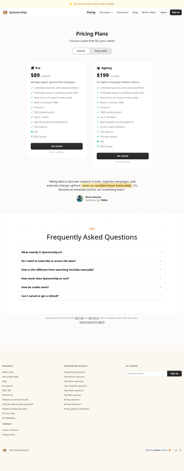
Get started (56, 146)
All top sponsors (71, 399)
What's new (7, 372)
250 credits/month (44, 112)
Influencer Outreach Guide (15, 399)
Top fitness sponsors (74, 381)
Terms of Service (10, 430)
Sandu (157, 450)
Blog (4, 381)
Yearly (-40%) (101, 51)
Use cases (107, 13)
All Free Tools (8, 413)
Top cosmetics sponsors (75, 385)
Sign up (176, 12)
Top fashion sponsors (74, 376)
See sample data (10, 376)
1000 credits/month (111, 112)
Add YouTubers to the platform (51, 122)
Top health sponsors (74, 390)
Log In (163, 12)
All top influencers (73, 404)
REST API (79, 318)
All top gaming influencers (77, 408)
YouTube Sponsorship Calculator (17, 404)
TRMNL (104, 200)
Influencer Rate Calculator (14, 408)
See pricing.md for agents (92, 322)
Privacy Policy (8, 434)
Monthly (81, 51)
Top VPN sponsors (72, 395)
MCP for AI (93, 318)
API (36, 131)
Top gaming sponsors (74, 372)
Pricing (91, 12)
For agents (7, 385)
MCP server (40, 136)
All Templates (8, 418)
